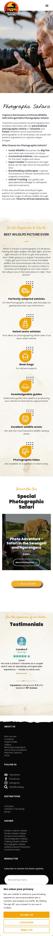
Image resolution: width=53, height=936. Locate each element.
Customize (26, 922)
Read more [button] (26, 673)
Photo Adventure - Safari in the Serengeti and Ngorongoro (26, 543)
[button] (47, 5)
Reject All (26, 930)
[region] (26, 910)
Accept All (26, 914)
